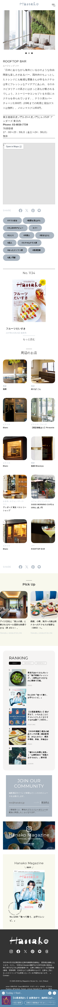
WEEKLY (27, 663)
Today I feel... (14, 993)
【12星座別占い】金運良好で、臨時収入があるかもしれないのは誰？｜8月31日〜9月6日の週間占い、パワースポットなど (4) (34, 998)
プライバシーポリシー (37, 810)
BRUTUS (14, 986)
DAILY (14, 663)
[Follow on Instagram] (11, 951)
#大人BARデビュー (15, 228)
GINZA (42, 986)
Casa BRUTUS (23, 986)
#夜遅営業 (36, 250)
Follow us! (29, 843)
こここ (45, 989)
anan (8, 986)
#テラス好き (12, 221)
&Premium (16, 989)
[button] (26, 53)
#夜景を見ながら (34, 221)
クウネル (49, 986)
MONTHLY (41, 663)
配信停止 (45, 802)
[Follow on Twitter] (25, 951)
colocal (29, 989)
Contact (6, 975)
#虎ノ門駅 (11, 258)
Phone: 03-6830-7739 (15, 124)
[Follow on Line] (39, 951)
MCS (50, 989)
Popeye (9, 989)
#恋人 (9, 243)
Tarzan (23, 989)
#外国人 (26, 235)
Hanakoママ (37, 989)
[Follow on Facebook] (18, 951)
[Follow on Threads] (46, 951)
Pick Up (29, 584)
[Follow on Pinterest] (32, 951)
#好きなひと (45, 235)
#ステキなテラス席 (29, 243)
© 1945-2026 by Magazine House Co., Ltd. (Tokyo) (29, 981)
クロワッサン (34, 986)
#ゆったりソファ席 (15, 250)
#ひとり (10, 235)
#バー (35, 228)
